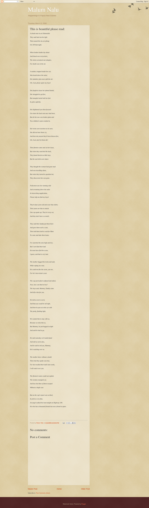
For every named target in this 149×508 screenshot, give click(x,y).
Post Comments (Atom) (43, 493)
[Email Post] (63, 423)
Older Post (85, 489)
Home (59, 489)
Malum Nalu (43, 9)
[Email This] (67, 423)
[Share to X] (71, 423)
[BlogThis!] (69, 423)
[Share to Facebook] (73, 423)
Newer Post (32, 489)
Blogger (83, 504)
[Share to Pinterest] (75, 423)
